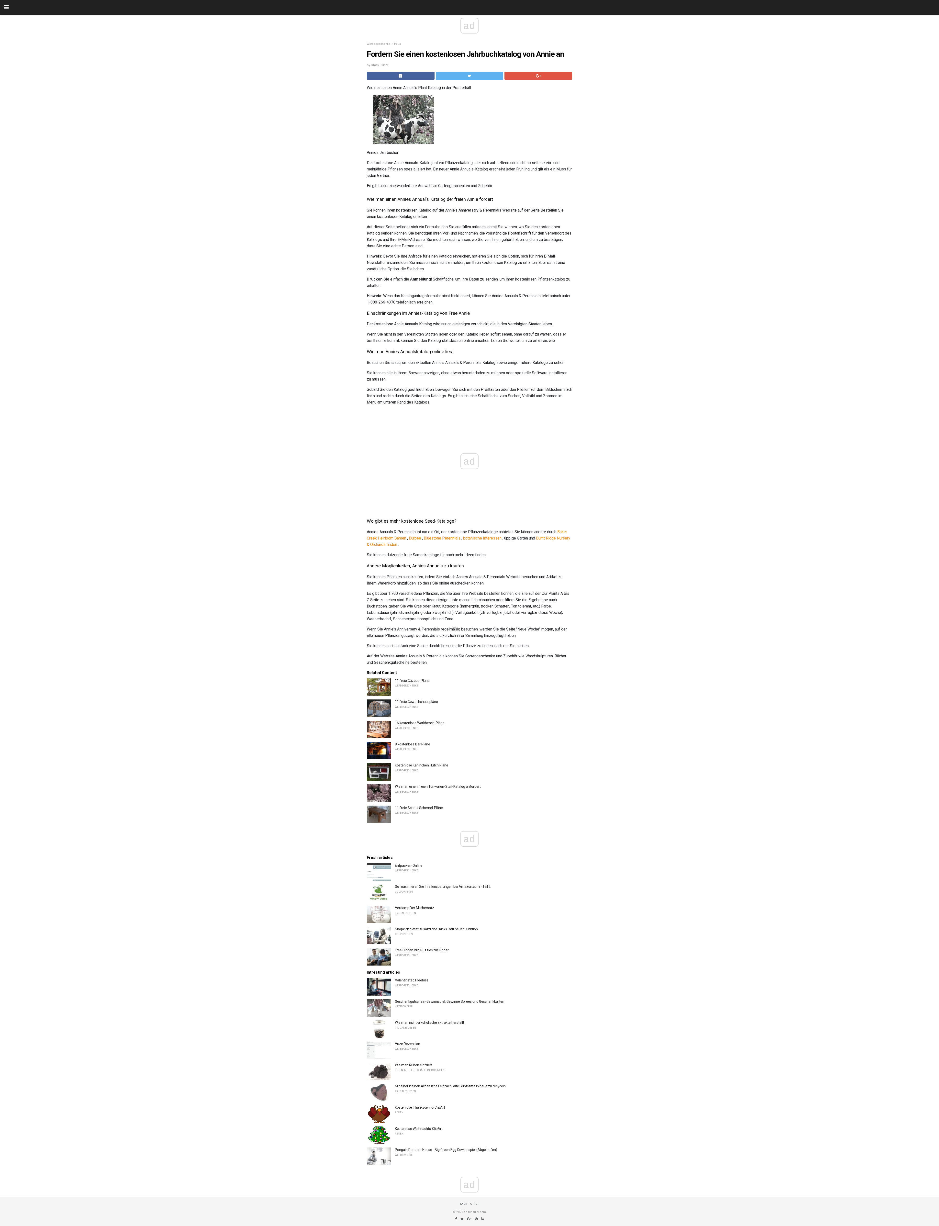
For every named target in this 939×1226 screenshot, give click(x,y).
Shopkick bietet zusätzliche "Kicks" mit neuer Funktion (436, 929)
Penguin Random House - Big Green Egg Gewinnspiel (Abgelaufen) (446, 1150)
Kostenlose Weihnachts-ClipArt (419, 1129)
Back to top (469, 1203)
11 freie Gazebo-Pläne (412, 681)
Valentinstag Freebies (411, 980)
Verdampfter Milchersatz (414, 908)
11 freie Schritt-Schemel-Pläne (419, 808)
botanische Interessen (482, 538)
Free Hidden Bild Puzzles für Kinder (422, 950)
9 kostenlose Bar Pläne (412, 744)
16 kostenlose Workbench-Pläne (420, 723)
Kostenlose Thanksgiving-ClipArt (420, 1107)
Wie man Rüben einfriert (413, 1065)
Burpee (415, 538)
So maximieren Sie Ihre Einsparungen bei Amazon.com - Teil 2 (443, 887)
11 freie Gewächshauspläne (416, 702)
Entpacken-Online (408, 865)
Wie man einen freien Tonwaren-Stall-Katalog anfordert (438, 786)
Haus (397, 43)
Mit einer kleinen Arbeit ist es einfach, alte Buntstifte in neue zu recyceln (450, 1086)
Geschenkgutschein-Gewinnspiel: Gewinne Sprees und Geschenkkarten (449, 1001)
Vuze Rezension (407, 1044)
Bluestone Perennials (442, 538)
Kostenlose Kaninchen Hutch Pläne (421, 765)
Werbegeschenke (378, 43)
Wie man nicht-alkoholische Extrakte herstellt (429, 1022)
